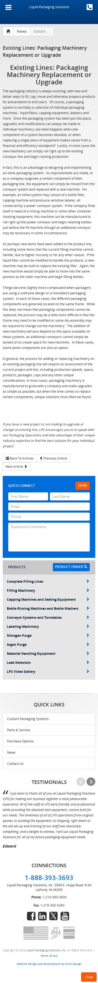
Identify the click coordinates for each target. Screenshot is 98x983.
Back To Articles (21, 458)
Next (91, 781)
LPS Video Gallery (21, 671)
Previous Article (55, 458)
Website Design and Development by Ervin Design (49, 964)
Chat (89, 976)
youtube (64, 916)
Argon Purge (17, 644)
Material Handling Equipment (31, 653)
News (11, 752)
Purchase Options (20, 741)
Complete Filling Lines (25, 581)
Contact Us (15, 763)
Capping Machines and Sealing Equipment (41, 599)
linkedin (42, 916)
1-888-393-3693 (90, 7)
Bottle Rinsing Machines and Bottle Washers (42, 608)
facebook (31, 916)
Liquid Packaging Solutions (49, 7)
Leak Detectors (19, 662)
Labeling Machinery (23, 626)
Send (82, 485)
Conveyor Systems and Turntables (34, 617)
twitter (53, 916)
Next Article (14, 466)
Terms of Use (49, 956)
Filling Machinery (21, 590)
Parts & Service (18, 730)
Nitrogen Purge (19, 635)
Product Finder (69, 566)
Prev (80, 781)
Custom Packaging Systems (28, 718)
